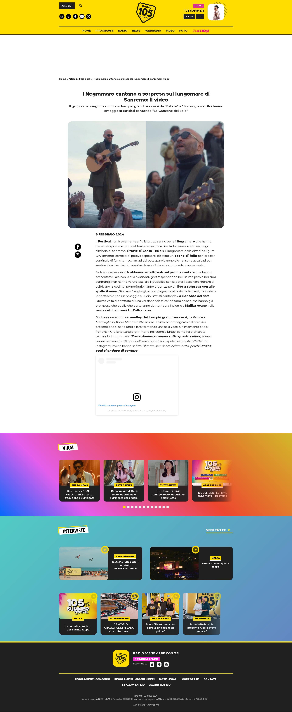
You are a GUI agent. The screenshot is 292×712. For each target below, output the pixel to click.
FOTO (183, 30)
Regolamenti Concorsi (92, 679)
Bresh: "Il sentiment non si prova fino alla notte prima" (161, 628)
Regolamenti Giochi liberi (134, 679)
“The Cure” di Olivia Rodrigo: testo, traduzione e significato (168, 494)
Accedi (67, 5)
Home (62, 79)
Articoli (73, 79)
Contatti (210, 679)
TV (199, 16)
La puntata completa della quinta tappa (78, 628)
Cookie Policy (159, 685)
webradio (153, 30)
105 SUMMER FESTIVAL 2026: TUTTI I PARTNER (212, 494)
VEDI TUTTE (216, 530)
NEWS (136, 30)
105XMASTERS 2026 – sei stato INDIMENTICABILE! (125, 565)
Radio (122, 30)
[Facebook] (78, 247)
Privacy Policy (133, 685)
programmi (104, 30)
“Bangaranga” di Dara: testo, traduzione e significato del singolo (124, 494)
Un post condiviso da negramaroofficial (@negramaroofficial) (137, 410)
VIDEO (170, 30)
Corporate (190, 679)
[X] (78, 254)
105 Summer (194, 10)
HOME (86, 30)
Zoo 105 (201, 31)
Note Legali (168, 679)
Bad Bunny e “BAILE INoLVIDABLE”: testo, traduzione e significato (79, 494)
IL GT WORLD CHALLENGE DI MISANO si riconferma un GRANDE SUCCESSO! (119, 628)
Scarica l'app (146, 659)
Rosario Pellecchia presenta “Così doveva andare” (201, 628)
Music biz (84, 79)
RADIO (189, 16)
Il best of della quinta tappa (215, 565)
